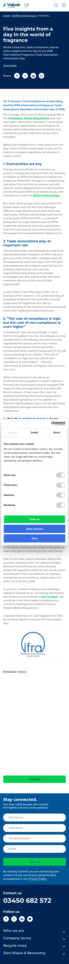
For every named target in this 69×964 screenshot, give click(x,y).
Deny (34, 538)
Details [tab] (35, 432)
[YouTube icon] (30, 919)
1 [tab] (26, 771)
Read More (9, 762)
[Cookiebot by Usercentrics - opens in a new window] (51, 423)
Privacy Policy (37, 878)
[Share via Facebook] (17, 76)
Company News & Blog (23, 16)
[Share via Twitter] (25, 76)
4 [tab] (40, 771)
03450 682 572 (27, 900)
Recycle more (15, 945)
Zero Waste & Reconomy (24, 953)
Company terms (17, 938)
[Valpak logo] (16, 5)
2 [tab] (30, 771)
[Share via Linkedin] (33, 76)
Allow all (34, 519)
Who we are (13, 931)
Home (6, 16)
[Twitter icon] (14, 919)
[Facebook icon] (6, 919)
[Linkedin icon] (22, 919)
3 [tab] (35, 771)
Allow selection (34, 528)
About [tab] (56, 432)
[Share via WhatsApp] (41, 76)
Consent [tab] (12, 432)
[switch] (60, 485)
